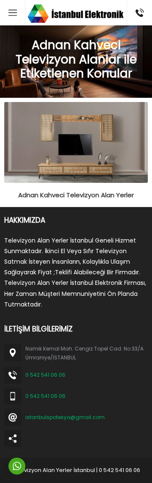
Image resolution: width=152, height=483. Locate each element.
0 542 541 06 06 (45, 374)
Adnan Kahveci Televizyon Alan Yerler (76, 194)
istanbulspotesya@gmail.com (65, 417)
